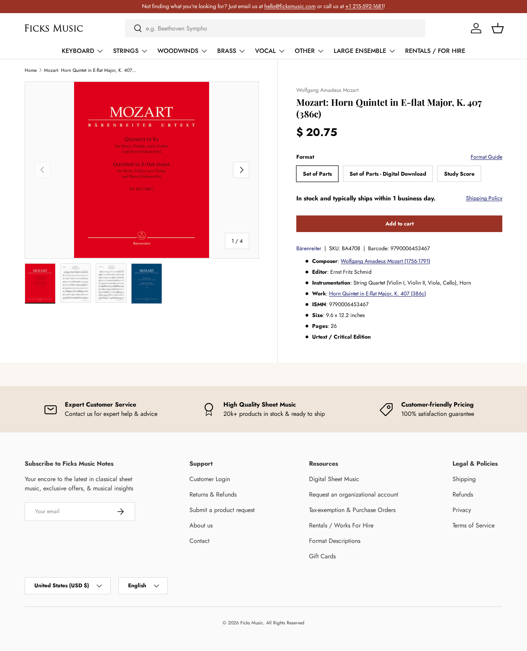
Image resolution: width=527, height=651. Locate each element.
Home (31, 70)
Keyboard (78, 50)
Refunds (463, 494)
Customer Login (209, 479)
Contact (199, 540)
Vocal (265, 50)
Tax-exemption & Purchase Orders (352, 509)
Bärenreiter (308, 248)
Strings (126, 50)
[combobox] (275, 28)
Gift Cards (322, 556)
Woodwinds (177, 50)
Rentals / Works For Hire (341, 525)
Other (305, 50)
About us (201, 525)
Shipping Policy (484, 198)
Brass (226, 50)
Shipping (464, 479)
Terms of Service (474, 525)
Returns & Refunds (212, 494)
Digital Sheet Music (334, 479)
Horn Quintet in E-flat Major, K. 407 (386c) (377, 293)
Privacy (462, 509)
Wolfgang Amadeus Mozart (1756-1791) (385, 261)
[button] (497, 28)
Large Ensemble (360, 50)
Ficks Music (251, 622)
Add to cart (399, 223)
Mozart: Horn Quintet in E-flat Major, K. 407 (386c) (90, 70)
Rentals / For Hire (435, 50)
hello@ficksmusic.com (290, 6)
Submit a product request (222, 509)
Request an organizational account (353, 494)
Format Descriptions (334, 540)
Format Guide (486, 157)
